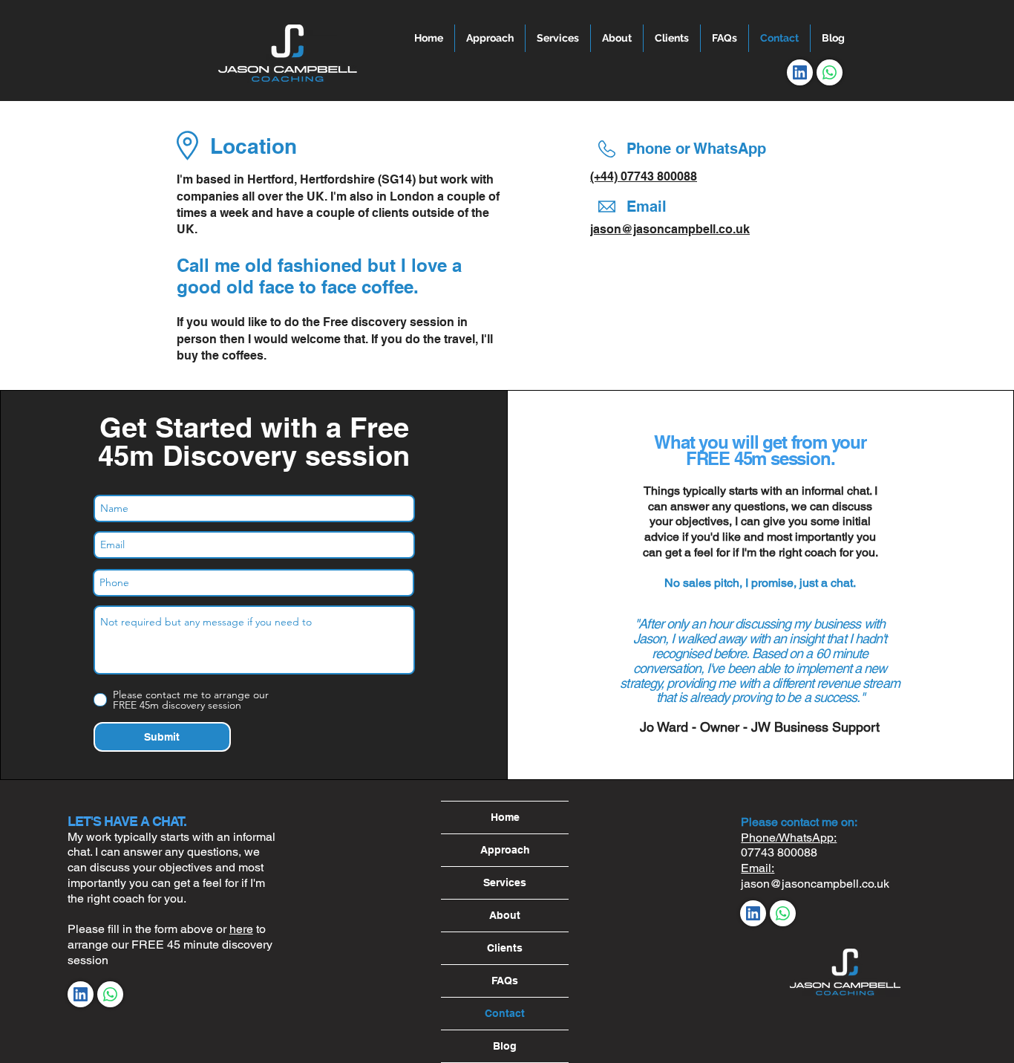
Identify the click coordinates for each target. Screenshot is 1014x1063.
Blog (505, 1046)
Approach (505, 850)
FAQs (504, 980)
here (241, 929)
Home (505, 817)
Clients (505, 948)
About (504, 915)
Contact (505, 1013)
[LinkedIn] (800, 72)
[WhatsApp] (830, 72)
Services (504, 882)
